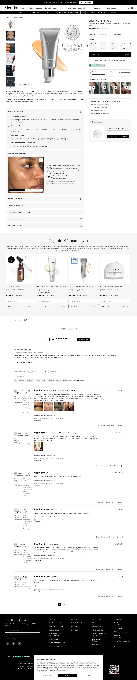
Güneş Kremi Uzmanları (118, 636)
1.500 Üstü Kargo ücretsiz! (36, 12)
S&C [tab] (25, 320)
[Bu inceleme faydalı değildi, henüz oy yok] (121, 426)
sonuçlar (22, 380)
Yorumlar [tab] (17, 320)
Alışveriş (24, 8)
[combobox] (39, 371)
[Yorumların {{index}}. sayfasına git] (55, 604)
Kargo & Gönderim (56, 626)
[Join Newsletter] (38, 630)
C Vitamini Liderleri (121, 632)
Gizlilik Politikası (10, 638)
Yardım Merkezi (55, 623)
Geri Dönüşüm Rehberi (97, 640)
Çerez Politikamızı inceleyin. (57, 670)
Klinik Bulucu (54, 639)
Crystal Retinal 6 (113, 46)
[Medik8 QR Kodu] (114, 669)
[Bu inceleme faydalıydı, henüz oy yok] (117, 426)
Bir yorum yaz (83, 339)
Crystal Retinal (84, 8)
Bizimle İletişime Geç (57, 643)
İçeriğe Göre (75, 626)
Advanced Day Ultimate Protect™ (52, 286)
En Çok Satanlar (36, 8)
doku (65, 380)
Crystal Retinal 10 (123, 46)
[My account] (128, 8)
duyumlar (30, 380)
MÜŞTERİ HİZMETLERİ (68, 12)
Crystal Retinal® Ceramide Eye (82, 286)
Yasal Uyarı (21, 666)
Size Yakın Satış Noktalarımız (55, 634)
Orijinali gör (37, 420)
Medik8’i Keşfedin (109, 8)
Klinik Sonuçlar (97, 630)
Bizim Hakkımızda (98, 623)
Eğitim (61, 8)
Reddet (88, 675)
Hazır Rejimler (119, 628)
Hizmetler (96, 8)
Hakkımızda (71, 8)
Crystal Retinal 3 (103, 46)
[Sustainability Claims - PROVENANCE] (97, 65)
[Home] (12, 8)
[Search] (125, 7)
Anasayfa (8, 17)
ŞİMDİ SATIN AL (85, 2)
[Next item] (80, 54)
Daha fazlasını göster (76, 380)
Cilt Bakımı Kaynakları (118, 624)
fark (43, 380)
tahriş (38, 380)
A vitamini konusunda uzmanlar (122, 642)
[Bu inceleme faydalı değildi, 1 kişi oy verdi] (121, 466)
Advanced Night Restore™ (116, 128)
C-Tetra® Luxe (12, 286)
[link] (98, 28)
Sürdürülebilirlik (98, 626)
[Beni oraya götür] (82, 604)
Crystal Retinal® (18, 17)
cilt (15, 380)
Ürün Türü (74, 630)
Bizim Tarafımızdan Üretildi (99, 634)
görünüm (51, 380)
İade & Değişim (55, 630)
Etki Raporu (96, 645)
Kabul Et (67, 675)
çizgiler (58, 380)
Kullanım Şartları (55, 646)
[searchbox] (20, 371)
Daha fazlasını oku (60, 400)
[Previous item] (21, 54)
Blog (115, 646)
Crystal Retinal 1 (93, 46)
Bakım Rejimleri (51, 8)
